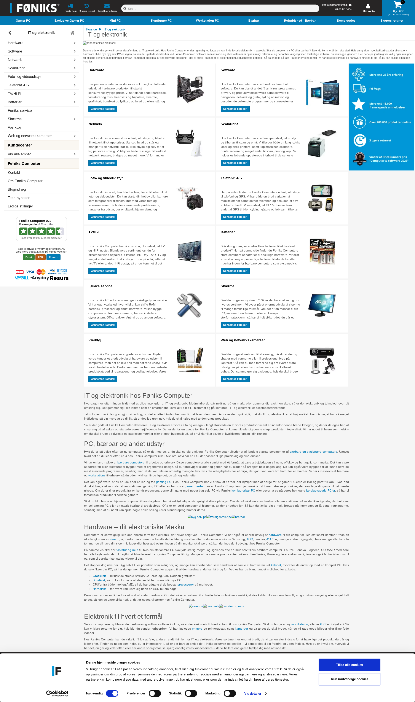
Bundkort (99, 580)
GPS (323, 624)
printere (197, 628)
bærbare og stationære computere (313, 451)
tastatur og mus (127, 550)
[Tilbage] (10, 33)
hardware (275, 534)
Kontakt (14, 172)
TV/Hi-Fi (94, 232)
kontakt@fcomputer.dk (335, 4)
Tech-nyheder (19, 198)
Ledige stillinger (20, 206)
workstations (96, 475)
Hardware (96, 70)
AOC (249, 539)
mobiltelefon (299, 624)
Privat (29, 257)
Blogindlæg (17, 189)
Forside (91, 29)
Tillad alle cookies (349, 665)
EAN (40, 257)
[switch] (155, 693)
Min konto (369, 11)
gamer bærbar (194, 486)
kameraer (241, 628)
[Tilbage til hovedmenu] (73, 33)
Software (228, 70)
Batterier (228, 232)
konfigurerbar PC (243, 490)
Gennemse (103, 108)
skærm (114, 539)
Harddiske (100, 589)
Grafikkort (99, 576)
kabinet (276, 565)
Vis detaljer (252, 693)
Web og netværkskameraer (243, 340)
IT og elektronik (41, 33)
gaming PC (163, 482)
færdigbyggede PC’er (320, 490)
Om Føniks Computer (25, 181)
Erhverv (53, 257)
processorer (185, 584)
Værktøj (14, 127)
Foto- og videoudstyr (105, 178)
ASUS (270, 539)
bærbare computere (131, 462)
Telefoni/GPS (231, 178)
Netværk (95, 124)
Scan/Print (229, 124)
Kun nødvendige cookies (349, 679)
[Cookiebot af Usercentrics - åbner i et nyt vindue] (57, 693)
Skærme (227, 286)
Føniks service (20, 110)
